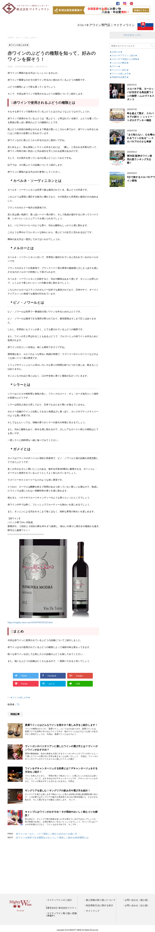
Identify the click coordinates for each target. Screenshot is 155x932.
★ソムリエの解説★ (119, 63)
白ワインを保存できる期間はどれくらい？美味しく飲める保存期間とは (52, 837)
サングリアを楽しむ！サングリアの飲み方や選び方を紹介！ (57, 790)
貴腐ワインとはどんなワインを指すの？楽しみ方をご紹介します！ (61, 725)
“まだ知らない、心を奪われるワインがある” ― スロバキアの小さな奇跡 (141, 138)
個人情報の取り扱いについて (100, 900)
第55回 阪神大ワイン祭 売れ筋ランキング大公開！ (139, 159)
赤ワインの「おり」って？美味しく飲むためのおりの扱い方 (46, 833)
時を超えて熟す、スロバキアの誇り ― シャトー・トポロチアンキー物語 (141, 117)
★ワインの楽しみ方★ (20, 697)
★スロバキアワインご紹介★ (123, 55)
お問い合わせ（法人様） (137, 905)
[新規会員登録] (100, 13)
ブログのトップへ (132, 35)
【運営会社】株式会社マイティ (61, 908)
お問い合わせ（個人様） (137, 900)
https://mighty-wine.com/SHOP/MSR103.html (30, 622)
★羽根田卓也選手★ (119, 77)
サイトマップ (92, 911)
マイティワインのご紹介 (59, 900)
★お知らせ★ (116, 52)
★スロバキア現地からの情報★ (124, 59)
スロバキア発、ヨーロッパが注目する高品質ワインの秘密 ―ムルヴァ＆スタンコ (140, 94)
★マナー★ (115, 66)
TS (18, 704)
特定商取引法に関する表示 (99, 905)
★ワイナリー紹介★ (119, 70)
